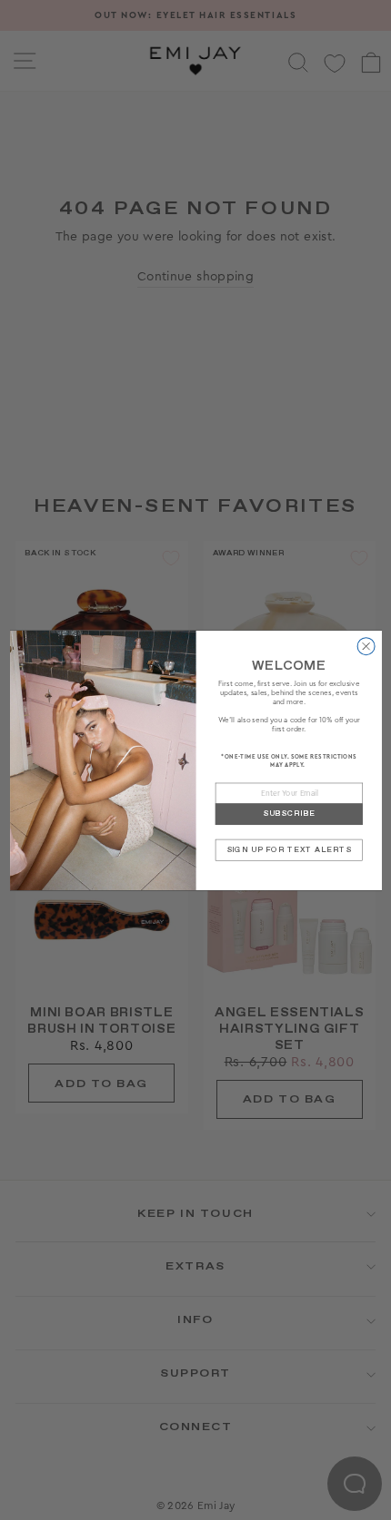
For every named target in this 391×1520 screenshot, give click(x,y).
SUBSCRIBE (288, 813)
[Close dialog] (366, 645)
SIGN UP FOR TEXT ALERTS (288, 849)
